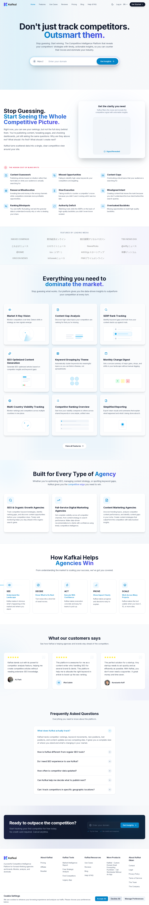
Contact (132, 866)
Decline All (115, 899)
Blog (82, 4)
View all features (73, 446)
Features (42, 4)
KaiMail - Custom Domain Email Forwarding (113, 865)
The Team (133, 882)
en (124, 4)
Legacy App (67, 880)
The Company (134, 886)
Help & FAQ (92, 4)
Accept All (101, 899)
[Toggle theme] (112, 4)
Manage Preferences (134, 899)
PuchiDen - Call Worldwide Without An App (114, 872)
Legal (131, 870)
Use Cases (53, 4)
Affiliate (43, 867)
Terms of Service (135, 878)
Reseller (44, 871)
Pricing (74, 4)
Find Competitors (69, 876)
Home (33, 4)
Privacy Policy (134, 874)
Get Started (136, 4)
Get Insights (128, 825)
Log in (118, 4)
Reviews (64, 4)
